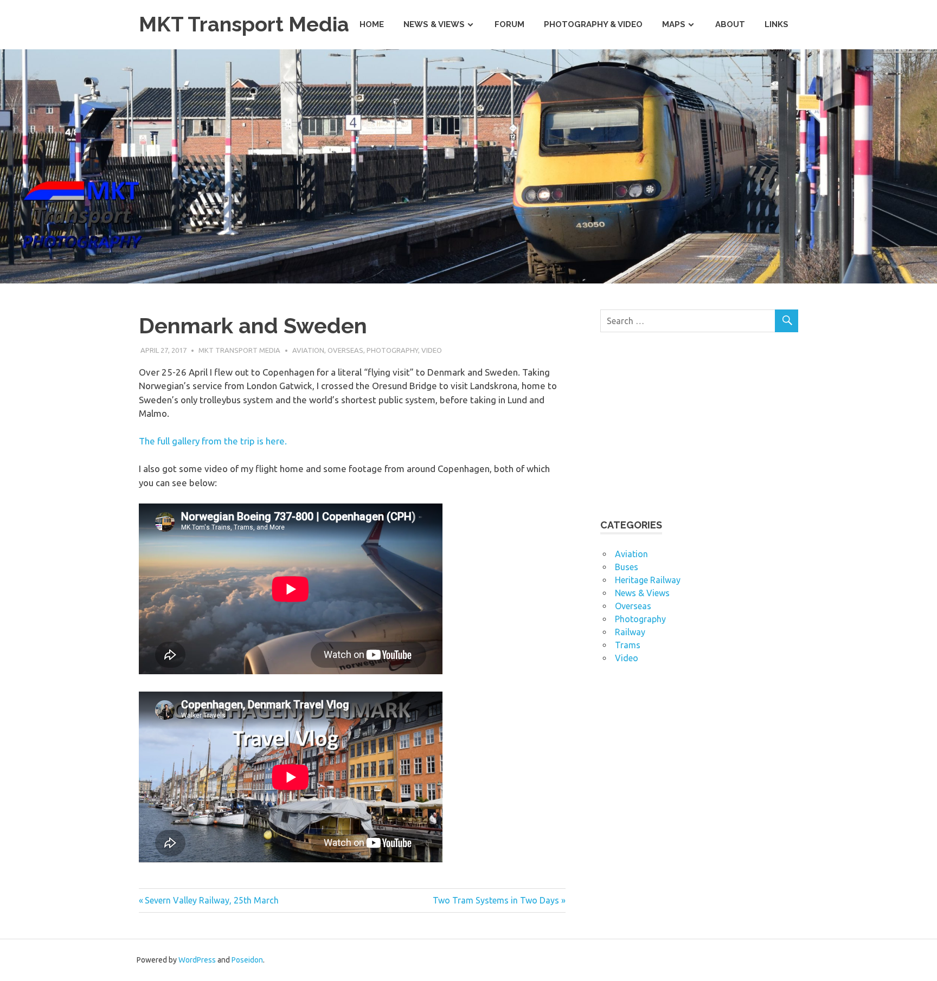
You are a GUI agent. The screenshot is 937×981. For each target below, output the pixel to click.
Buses (626, 567)
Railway (630, 632)
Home (372, 24)
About (730, 24)
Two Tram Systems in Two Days (496, 900)
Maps (673, 24)
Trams (627, 645)
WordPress (197, 960)
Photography (392, 350)
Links (776, 24)
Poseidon (247, 960)
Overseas (345, 350)
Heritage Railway (648, 580)
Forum (509, 24)
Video (431, 350)
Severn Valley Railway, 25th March (212, 900)
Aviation (308, 350)
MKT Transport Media (244, 24)
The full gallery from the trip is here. (213, 441)
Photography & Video (593, 24)
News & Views (434, 24)
